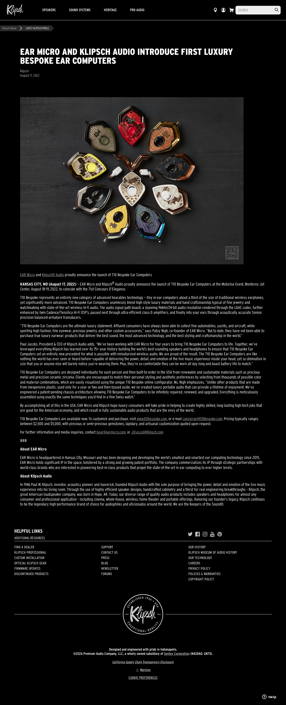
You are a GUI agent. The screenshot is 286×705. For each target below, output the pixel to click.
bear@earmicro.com (111, 432)
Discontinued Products (31, 574)
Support (107, 547)
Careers (194, 563)
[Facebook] (197, 534)
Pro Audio (137, 10)
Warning (145, 670)
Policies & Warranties (204, 574)
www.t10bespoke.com (152, 418)
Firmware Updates (27, 568)
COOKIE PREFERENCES (143, 678)
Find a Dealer (24, 547)
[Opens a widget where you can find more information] (269, 697)
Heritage (110, 10)
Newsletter (109, 568)
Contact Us (109, 552)
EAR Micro (27, 274)
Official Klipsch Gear (30, 563)
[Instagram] (205, 534)
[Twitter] (190, 534)
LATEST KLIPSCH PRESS (37, 28)
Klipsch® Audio (53, 274)
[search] (276, 10)
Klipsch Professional (30, 552)
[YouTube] (212, 534)
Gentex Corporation (176, 654)
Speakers (49, 10)
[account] (223, 10)
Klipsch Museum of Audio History (212, 552)
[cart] (231, 10)
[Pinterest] (219, 534)
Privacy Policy (199, 568)
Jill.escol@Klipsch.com (147, 432)
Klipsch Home (9, 28)
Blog (104, 563)
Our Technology (200, 558)
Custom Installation (29, 558)
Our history (197, 547)
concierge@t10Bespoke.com (202, 418)
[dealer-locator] (215, 10)
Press (105, 558)
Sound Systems (79, 10)
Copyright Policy (201, 579)
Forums (106, 574)
